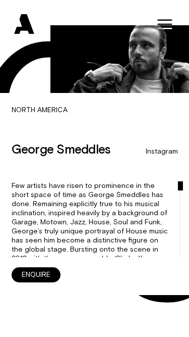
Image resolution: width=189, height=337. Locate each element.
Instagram (162, 151)
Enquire (36, 274)
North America (40, 110)
